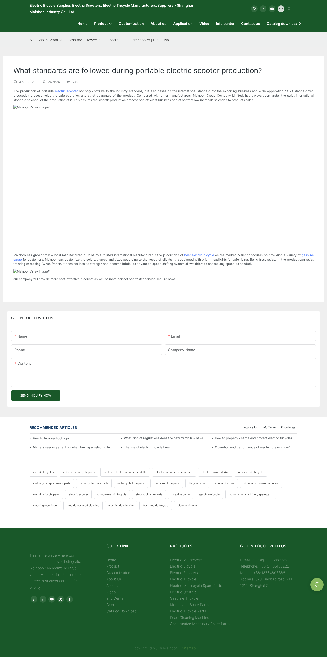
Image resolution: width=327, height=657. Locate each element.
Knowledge (288, 427)
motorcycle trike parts (131, 483)
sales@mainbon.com (270, 560)
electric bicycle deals (149, 494)
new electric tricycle (251, 472)
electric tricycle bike (121, 505)
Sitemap (188, 648)
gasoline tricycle (209, 494)
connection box (224, 483)
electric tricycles (43, 472)
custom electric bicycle (111, 494)
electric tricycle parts (46, 494)
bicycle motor (197, 483)
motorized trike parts (167, 483)
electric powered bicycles (83, 505)
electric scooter (66, 91)
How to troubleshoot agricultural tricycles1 (53, 438)
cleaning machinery (45, 505)
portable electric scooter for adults (125, 472)
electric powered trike (215, 472)
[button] (299, 24)
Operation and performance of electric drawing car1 (253, 447)
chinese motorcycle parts (79, 472)
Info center (270, 427)
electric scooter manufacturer (174, 472)
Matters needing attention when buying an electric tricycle (74, 447)
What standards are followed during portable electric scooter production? (110, 40)
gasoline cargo (181, 494)
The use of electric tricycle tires (147, 447)
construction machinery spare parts (251, 494)
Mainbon (37, 40)
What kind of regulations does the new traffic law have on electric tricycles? (165, 438)
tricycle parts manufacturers (261, 483)
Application (251, 427)
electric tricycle (187, 505)
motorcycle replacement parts (51, 483)
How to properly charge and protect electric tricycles (253, 438)
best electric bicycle (199, 255)
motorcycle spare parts (94, 483)
